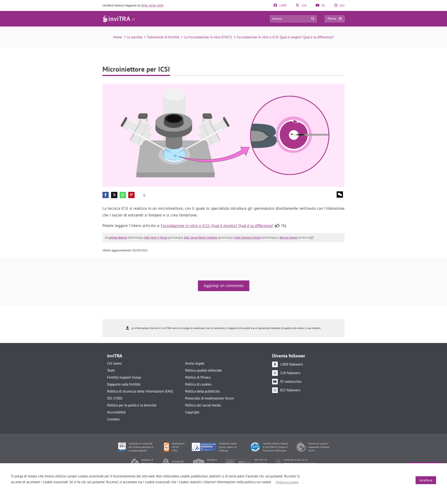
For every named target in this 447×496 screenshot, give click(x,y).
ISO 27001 (114, 398)
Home (117, 37)
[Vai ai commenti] (340, 194)
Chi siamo (114, 363)
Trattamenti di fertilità (163, 37)
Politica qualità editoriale (203, 370)
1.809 (282, 5)
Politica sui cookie (287, 482)
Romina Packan (288, 238)
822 (342, 5)
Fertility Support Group (124, 377)
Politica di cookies (198, 384)
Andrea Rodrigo (118, 238)
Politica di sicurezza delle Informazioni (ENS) (140, 391)
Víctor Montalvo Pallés (247, 238)
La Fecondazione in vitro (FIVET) (208, 37)
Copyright (192, 412)
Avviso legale (194, 363)
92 (323, 5)
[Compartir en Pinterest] (131, 195)
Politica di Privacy (198, 377)
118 (303, 5)
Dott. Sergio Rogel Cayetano (200, 238)
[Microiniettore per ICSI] (223, 135)
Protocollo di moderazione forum (209, 398)
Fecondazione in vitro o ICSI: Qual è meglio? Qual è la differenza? (285, 37)
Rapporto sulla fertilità (123, 384)
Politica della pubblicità (202, 391)
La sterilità (134, 37)
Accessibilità (116, 412)
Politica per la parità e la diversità (131, 405)
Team (111, 370)
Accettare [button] (425, 480)
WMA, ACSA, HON (152, 5)
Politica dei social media (203, 405)
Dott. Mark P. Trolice (155, 238)
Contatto (113, 419)
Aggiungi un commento (224, 285)
